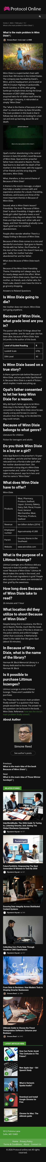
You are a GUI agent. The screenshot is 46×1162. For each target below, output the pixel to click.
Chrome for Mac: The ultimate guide (11, 1115)
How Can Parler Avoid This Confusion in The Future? (11, 1054)
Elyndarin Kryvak (13, 831)
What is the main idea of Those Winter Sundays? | (21, 777)
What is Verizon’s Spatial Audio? (11, 1084)
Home (15, 1141)
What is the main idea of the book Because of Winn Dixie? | (19, 766)
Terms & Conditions (13, 1144)
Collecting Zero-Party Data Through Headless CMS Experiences (23, 930)
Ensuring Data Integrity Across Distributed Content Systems (23, 889)
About (26, 1144)
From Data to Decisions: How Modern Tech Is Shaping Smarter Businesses (23, 970)
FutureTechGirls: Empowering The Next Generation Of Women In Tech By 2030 (23, 849)
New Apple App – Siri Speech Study (11, 1069)
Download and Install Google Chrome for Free (11, 1100)
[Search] (40, 16)
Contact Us (36, 1144)
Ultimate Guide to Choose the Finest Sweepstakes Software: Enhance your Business (23, 1011)
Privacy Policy (26, 1141)
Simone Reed (12, 40)
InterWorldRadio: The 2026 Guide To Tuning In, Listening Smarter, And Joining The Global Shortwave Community (23, 806)
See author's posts (23, 753)
